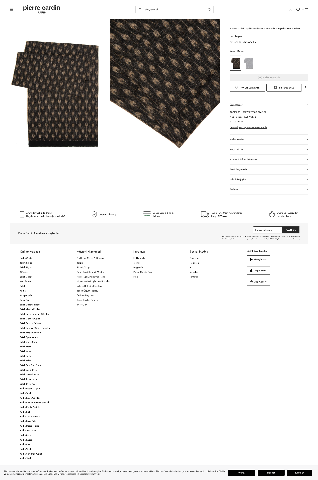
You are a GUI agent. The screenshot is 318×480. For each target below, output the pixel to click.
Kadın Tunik (25, 393)
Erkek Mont (25, 346)
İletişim (80, 262)
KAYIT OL (291, 230)
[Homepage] (41, 9)
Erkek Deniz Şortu (28, 342)
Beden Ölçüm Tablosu (87, 290)
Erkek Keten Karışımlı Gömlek (34, 314)
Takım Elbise (26, 262)
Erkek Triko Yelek (28, 383)
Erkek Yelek (25, 360)
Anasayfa (233, 28)
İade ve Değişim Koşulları (89, 286)
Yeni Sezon (25, 281)
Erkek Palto (25, 356)
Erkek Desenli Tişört (29, 304)
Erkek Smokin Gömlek (31, 323)
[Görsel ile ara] (209, 9)
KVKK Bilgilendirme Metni (279, 239)
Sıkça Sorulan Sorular (87, 300)
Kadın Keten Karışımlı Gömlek (34, 402)
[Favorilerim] (298, 9)
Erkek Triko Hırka (28, 379)
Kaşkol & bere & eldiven (289, 28)
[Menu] (11, 9)
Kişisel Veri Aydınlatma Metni (91, 276)
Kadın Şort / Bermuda (31, 416)
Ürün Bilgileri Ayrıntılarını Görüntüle (248, 127)
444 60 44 (82, 304)
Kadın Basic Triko (28, 421)
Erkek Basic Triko (28, 370)
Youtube (194, 272)
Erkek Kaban (26, 351)
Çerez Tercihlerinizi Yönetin (90, 272)
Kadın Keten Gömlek (30, 397)
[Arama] (140, 9)
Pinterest (194, 276)
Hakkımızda (139, 258)
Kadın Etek (25, 411)
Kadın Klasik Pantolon (30, 407)
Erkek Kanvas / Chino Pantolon (35, 328)
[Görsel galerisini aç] (55, 90)
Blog (135, 276)
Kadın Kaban (26, 439)
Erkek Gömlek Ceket (30, 318)
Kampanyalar (26, 295)
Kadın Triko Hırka (28, 430)
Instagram (194, 262)
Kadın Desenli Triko (29, 425)
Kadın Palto (25, 444)
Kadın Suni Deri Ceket (31, 453)
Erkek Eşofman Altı (29, 337)
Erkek (241, 28)
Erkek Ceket (25, 276)
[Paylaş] (305, 88)
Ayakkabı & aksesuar (254, 28)
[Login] (290, 9)
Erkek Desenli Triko (29, 374)
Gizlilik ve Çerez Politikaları (90, 258)
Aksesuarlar (270, 28)
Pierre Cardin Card (143, 272)
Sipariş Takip (83, 267)
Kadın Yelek (25, 449)
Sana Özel (25, 300)
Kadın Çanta (26, 258)
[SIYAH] (248, 63)
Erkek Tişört (25, 267)
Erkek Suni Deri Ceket (30, 365)
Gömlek (24, 272)
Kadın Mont (25, 435)
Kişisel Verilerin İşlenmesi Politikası (94, 281)
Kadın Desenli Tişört (30, 388)
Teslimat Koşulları (85, 295)
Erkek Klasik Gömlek (30, 309)
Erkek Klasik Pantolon (30, 332)
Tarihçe (137, 262)
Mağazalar (138, 267)
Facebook (195, 258)
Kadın (23, 290)
